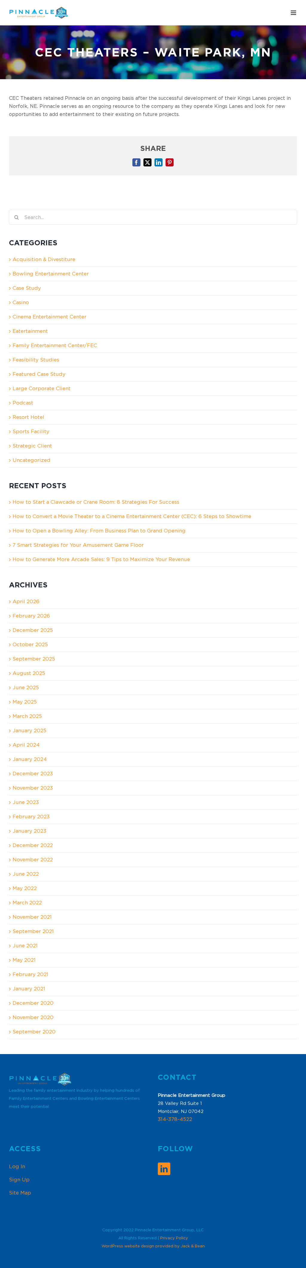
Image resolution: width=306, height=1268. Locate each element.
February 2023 (31, 816)
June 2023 (26, 802)
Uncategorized (32, 460)
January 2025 (29, 730)
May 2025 (25, 702)
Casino (21, 302)
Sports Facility (31, 431)
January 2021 (29, 988)
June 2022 (26, 874)
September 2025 (34, 658)
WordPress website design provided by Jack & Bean (153, 1246)
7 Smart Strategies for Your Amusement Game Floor (78, 545)
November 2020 (33, 1017)
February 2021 (30, 974)
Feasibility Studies (36, 359)
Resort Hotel (28, 417)
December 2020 (33, 1003)
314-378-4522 (175, 1119)
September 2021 (33, 931)
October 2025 (30, 644)
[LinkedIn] (164, 1169)
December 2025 (33, 630)
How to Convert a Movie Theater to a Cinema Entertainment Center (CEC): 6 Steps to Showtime (132, 516)
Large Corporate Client (42, 388)
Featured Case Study (39, 374)
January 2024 (30, 759)
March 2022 (27, 902)
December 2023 (33, 773)
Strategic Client (32, 445)
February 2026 (31, 615)
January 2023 (29, 831)
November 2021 (32, 917)
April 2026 (26, 601)
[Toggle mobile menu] (294, 13)
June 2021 (25, 945)
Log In (17, 1166)
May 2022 (25, 888)
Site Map (20, 1192)
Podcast (23, 402)
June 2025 (26, 687)
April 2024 (26, 745)
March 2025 (27, 716)
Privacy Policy (174, 1238)
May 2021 (24, 960)
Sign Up (19, 1179)
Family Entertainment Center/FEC (55, 345)
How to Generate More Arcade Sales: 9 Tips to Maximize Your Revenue (101, 559)
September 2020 (34, 1031)
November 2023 (33, 788)
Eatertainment (30, 331)
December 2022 (33, 845)
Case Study (27, 288)
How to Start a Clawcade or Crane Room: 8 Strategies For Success (96, 502)
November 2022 (33, 859)
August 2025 (29, 673)
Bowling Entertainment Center (51, 273)
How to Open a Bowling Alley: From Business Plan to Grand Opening (99, 530)
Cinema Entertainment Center (49, 316)
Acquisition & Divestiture (44, 259)
